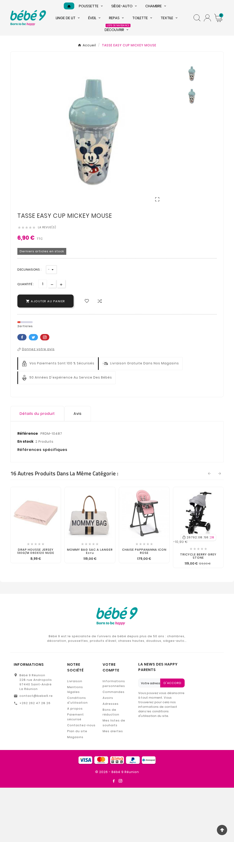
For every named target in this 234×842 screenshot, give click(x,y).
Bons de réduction (111, 712)
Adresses (111, 704)
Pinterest (44, 337)
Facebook (22, 337)
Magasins (75, 737)
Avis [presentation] (78, 413)
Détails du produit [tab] (37, 413)
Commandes (114, 692)
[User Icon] (207, 17)
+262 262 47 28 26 (35, 703)
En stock (25, 441)
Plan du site (77, 731)
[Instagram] (120, 780)
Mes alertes (113, 731)
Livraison (74, 681)
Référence (28, 433)
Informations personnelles (114, 683)
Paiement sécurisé (75, 716)
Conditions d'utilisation (77, 700)
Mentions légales (75, 689)
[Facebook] (113, 780)
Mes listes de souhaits (114, 722)
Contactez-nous (81, 725)
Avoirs (108, 698)
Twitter (33, 337)
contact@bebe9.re (36, 696)
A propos (75, 708)
